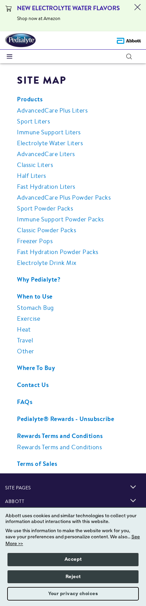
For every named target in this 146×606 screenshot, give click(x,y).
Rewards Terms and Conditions (60, 436)
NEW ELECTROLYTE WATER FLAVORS (68, 8)
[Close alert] (137, 15)
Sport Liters (33, 121)
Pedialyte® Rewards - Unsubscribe (65, 419)
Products (29, 99)
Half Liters (31, 175)
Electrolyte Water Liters (50, 143)
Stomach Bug (35, 307)
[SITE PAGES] (133, 487)
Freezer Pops (35, 241)
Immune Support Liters (49, 132)
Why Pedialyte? (38, 279)
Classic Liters (35, 165)
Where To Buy (36, 368)
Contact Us (33, 385)
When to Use (35, 296)
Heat (24, 329)
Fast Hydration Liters (46, 186)
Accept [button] (73, 559)
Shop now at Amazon (38, 18)
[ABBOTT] (133, 500)
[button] (129, 56)
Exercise (28, 318)
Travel (25, 340)
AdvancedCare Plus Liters (52, 110)
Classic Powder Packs (46, 230)
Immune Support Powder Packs (60, 219)
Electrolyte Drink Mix (47, 262)
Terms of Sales (37, 463)
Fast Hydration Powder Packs (57, 252)
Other (25, 351)
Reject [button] (73, 576)
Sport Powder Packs (45, 208)
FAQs (24, 402)
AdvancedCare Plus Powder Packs (64, 197)
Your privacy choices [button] (73, 593)
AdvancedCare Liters (46, 154)
